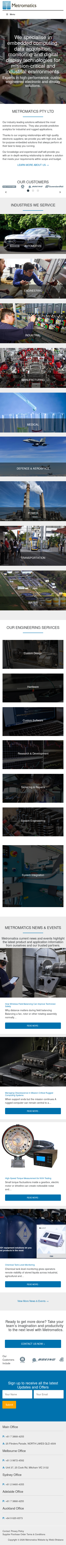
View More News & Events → (33, 1301)
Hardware (33, 686)
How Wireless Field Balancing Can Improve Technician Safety (30, 1005)
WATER (33, 602)
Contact (6, 1531)
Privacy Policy (17, 1531)
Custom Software (33, 720)
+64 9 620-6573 (14, 1518)
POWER (33, 513)
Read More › (33, 1025)
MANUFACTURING (33, 380)
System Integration (33, 875)
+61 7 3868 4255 (15, 1501)
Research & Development (33, 753)
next (60, 192)
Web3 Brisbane (56, 1539)
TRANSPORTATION (33, 557)
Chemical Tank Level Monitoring (20, 1265)
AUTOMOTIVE (33, 246)
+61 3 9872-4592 (15, 1460)
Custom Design (33, 653)
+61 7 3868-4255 (15, 1436)
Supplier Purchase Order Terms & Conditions (24, 1534)
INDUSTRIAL (33, 335)
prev (6, 192)
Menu (12, 14)
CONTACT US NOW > (33, 1343)
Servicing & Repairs (33, 787)
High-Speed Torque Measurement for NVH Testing (28, 1178)
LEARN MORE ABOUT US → (33, 165)
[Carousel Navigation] (33, 192)
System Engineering (33, 820)
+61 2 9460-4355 (15, 1484)
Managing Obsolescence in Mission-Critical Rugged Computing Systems (29, 1094)
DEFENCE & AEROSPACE (33, 468)
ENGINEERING (33, 290)
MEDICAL (33, 424)
